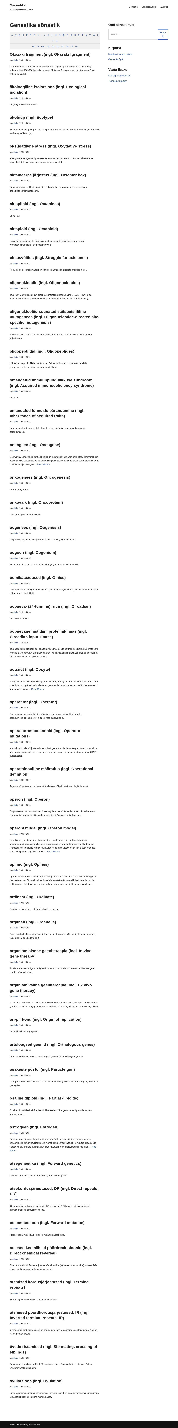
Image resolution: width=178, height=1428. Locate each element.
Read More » (43, 464)
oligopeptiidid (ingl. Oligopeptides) (42, 351)
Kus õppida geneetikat (119, 76)
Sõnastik (133, 7)
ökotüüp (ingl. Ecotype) (31, 117)
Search (163, 34)
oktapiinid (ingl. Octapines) (35, 204)
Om (42, 46)
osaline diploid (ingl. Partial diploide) (44, 1098)
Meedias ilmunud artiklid (120, 54)
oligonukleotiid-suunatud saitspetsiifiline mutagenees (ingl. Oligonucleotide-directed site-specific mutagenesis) (55, 316)
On (48, 46)
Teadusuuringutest (117, 81)
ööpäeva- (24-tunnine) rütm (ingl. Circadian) (50, 606)
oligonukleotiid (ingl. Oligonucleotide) (45, 283)
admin (15, 60)
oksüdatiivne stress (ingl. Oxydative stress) (50, 146)
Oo (53, 46)
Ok (33, 46)
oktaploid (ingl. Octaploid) (34, 229)
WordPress (34, 1424)
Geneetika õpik (148, 7)
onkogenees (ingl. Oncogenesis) (40, 477)
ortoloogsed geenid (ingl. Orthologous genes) (52, 1044)
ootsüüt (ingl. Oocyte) (30, 669)
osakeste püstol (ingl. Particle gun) (42, 1069)
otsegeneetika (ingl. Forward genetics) (45, 1163)
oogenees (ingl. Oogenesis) (35, 527)
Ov (76, 46)
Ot (72, 46)
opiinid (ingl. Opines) (29, 864)
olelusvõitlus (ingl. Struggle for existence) (49, 258)
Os (67, 46)
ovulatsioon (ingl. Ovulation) (36, 1381)
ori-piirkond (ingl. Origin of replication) (45, 1019)
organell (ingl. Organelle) (33, 922)
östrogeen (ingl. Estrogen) (34, 1127)
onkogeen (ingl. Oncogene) (35, 445)
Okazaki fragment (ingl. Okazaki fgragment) (50, 54)
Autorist (164, 7)
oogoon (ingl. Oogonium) (33, 552)
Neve (12, 1424)
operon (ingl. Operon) (30, 799)
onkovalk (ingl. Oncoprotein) (36, 502)
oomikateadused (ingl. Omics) (38, 577)
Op (58, 46)
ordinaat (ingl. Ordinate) (32, 897)
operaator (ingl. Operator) (33, 702)
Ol (38, 46)
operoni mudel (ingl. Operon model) (43, 828)
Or (62, 46)
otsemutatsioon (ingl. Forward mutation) (47, 1223)
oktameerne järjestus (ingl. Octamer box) (48, 175)
